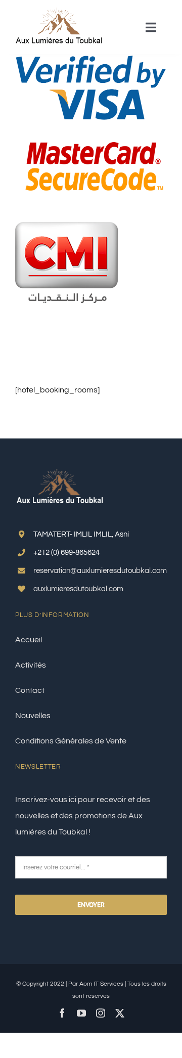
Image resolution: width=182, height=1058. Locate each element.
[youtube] (81, 1013)
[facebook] (62, 1013)
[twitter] (119, 1013)
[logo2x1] (59, 12)
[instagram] (100, 1013)
